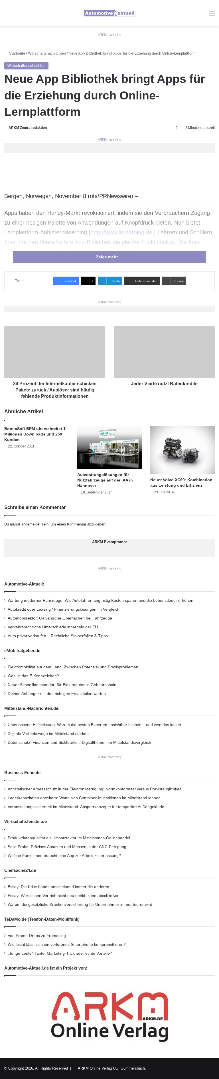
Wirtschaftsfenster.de (25, 821)
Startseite (16, 53)
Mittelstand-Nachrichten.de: (32, 708)
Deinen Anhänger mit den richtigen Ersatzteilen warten (57, 694)
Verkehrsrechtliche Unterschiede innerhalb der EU (53, 627)
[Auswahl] (212, 15)
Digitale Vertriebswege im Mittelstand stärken (48, 734)
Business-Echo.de (22, 772)
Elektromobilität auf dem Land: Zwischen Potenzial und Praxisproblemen (73, 667)
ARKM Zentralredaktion (28, 128)
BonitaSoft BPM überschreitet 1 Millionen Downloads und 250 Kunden (35, 434)
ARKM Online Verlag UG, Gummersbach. (112, 1068)
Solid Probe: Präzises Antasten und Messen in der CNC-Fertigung (67, 847)
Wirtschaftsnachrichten (47, 53)
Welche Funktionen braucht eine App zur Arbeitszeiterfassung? (64, 856)
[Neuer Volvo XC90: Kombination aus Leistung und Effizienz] (182, 450)
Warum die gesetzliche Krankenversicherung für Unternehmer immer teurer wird (80, 904)
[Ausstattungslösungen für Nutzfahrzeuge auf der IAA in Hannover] (109, 447)
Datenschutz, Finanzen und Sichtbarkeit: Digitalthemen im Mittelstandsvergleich (79, 742)
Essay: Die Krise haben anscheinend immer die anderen (58, 887)
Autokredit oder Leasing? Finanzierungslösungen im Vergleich (63, 609)
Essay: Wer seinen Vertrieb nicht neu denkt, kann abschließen (63, 896)
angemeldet (30, 524)
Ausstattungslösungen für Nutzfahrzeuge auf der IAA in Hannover (105, 480)
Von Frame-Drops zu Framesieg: (37, 936)
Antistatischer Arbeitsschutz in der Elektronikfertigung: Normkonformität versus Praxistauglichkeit (94, 789)
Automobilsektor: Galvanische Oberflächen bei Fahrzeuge (60, 618)
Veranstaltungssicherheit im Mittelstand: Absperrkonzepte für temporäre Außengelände (86, 807)
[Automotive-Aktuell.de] (109, 13)
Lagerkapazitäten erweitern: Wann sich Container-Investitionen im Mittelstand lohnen (84, 798)
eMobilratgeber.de (22, 650)
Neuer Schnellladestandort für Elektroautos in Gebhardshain (62, 685)
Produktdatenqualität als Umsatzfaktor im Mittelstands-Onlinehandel (69, 838)
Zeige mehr (107, 257)
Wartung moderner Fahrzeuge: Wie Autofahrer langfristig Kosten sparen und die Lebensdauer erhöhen (100, 600)
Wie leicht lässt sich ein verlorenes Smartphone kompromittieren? (67, 944)
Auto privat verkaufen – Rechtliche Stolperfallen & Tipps (58, 636)
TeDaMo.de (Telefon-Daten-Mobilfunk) (42, 919)
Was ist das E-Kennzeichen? (33, 676)
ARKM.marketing (109, 34)
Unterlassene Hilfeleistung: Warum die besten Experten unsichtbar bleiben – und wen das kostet (94, 725)
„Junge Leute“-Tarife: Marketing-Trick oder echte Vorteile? (60, 953)
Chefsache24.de (20, 870)
